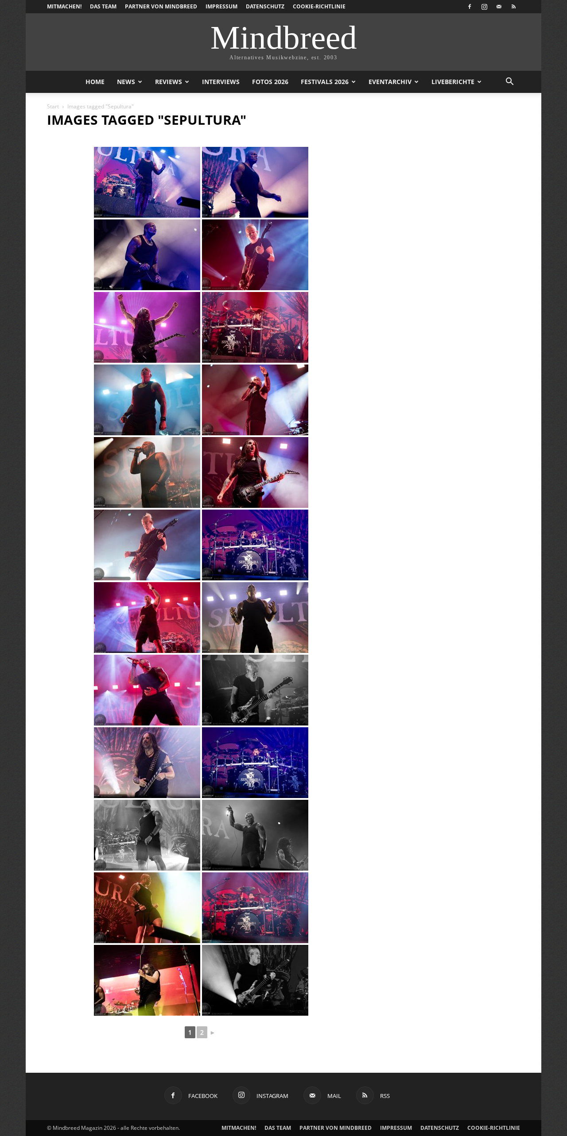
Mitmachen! (64, 6)
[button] (509, 82)
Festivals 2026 (325, 81)
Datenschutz (265, 6)
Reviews (168, 81)
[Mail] (498, 6)
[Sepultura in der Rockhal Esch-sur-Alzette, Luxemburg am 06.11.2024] (147, 182)
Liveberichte (452, 81)
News (126, 81)
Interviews (221, 81)
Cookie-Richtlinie (319, 6)
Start (53, 106)
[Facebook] (469, 6)
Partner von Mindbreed (161, 6)
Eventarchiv (390, 81)
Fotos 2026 (270, 81)
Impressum (221, 6)
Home (95, 81)
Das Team (103, 6)
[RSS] (513, 6)
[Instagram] (484, 6)
